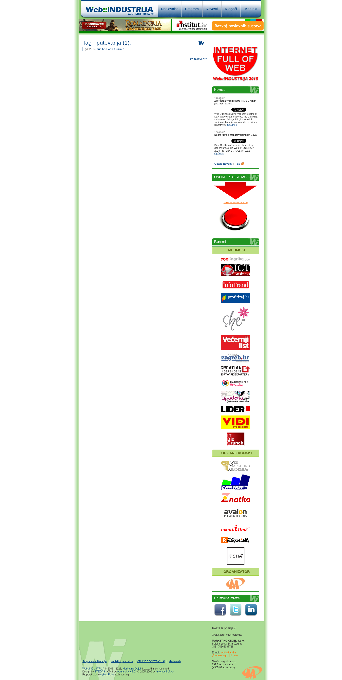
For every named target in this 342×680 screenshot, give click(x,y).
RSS (237, 163)
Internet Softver (165, 671)
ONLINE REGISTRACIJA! (151, 661)
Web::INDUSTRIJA (93, 668)
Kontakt (251, 9)
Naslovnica (170, 9)
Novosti (212, 9)
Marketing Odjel (132, 668)
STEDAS (100, 671)
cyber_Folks (107, 674)
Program (192, 9)
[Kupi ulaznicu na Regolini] (235, 543)
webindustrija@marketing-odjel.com (225, 654)
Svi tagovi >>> (198, 58)
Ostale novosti (223, 163)
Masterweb (175, 661)
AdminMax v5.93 (127, 671)
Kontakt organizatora (122, 661)
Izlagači (231, 9)
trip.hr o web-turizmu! (110, 49)
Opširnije (232, 125)
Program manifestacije (95, 661)
